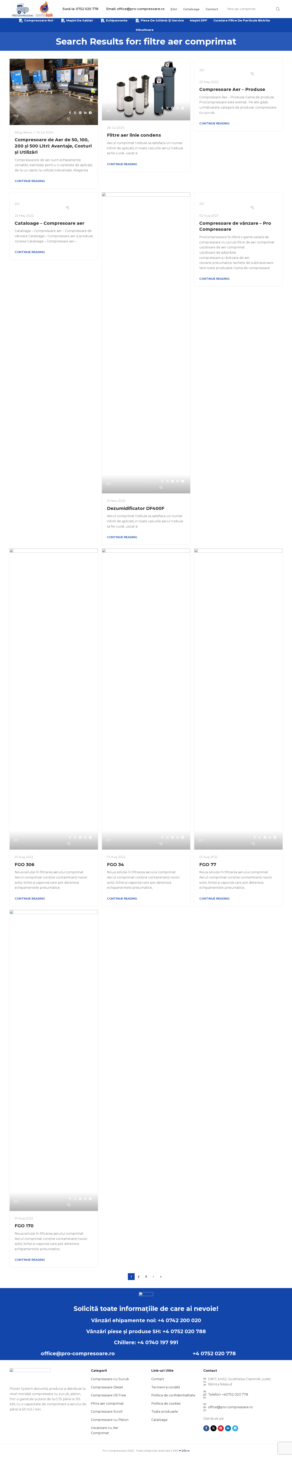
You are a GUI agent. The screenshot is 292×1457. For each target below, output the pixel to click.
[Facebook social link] (70, 113)
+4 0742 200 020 (179, 1320)
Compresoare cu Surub (110, 1379)
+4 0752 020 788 (184, 1331)
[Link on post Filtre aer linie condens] (146, 89)
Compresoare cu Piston (109, 1420)
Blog (18, 132)
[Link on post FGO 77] (238, 699)
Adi (16, 115)
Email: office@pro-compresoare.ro (135, 9)
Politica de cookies (166, 1403)
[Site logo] (32, 9)
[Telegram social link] (90, 113)
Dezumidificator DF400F (135, 508)
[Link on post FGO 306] (54, 699)
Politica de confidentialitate (173, 1395)
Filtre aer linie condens (134, 135)
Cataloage (159, 1420)
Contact (157, 1379)
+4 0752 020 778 (214, 1353)
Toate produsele (164, 1411)
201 (108, 111)
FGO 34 (115, 864)
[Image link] (30, 1375)
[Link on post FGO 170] (54, 1060)
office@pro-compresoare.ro (78, 1353)
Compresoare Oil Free (108, 1395)
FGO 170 (24, 1225)
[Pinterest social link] (80, 113)
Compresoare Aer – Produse (232, 89)
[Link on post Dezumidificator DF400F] (146, 342)
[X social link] (75, 113)
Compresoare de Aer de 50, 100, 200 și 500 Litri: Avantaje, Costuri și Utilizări (53, 146)
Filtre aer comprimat (107, 1403)
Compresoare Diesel (107, 1387)
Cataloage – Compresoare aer (49, 223)
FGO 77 (207, 864)
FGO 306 (24, 864)
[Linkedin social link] (85, 113)
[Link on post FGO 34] (146, 699)
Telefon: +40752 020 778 (228, 1394)
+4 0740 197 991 (157, 1342)
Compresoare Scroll (107, 1411)
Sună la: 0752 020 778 (80, 9)
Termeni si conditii (165, 1387)
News (27, 132)
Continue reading (30, 181)
